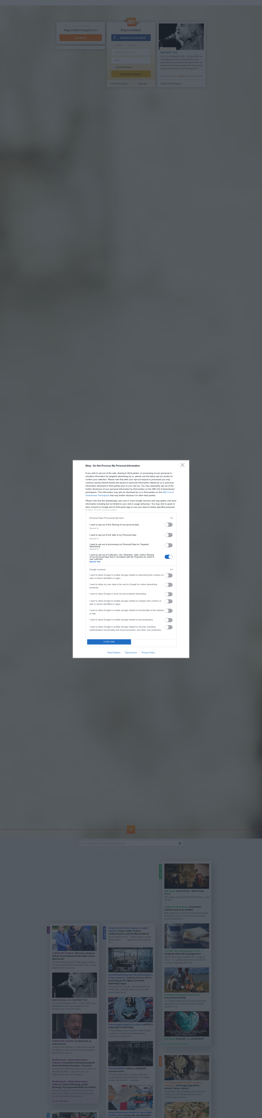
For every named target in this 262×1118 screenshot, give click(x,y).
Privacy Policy (148, 652)
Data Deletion (113, 652)
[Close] (183, 466)
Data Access (131, 652)
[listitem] (131, 518)
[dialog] (131, 559)
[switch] (169, 525)
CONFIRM (109, 642)
